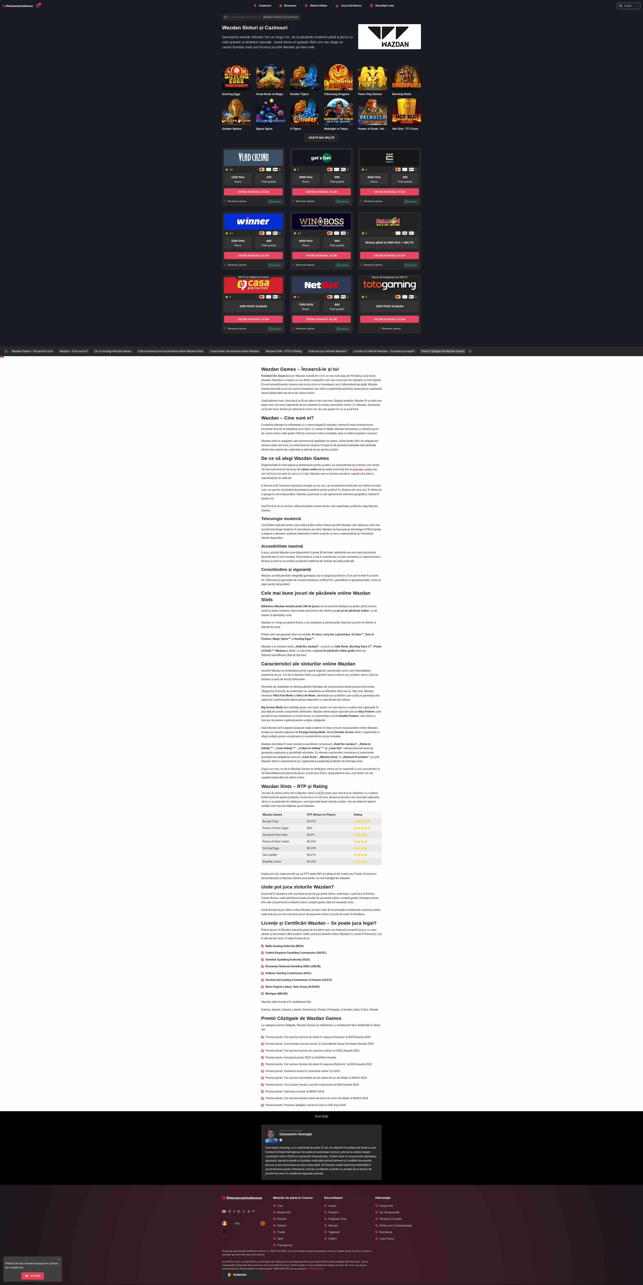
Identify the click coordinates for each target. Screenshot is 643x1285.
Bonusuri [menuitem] (290, 5)
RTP (321, 793)
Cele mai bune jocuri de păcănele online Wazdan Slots (170, 351)
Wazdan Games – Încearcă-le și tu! (32, 351)
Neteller (282, 1225)
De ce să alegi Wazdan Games (113, 351)
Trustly (281, 1232)
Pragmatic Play (337, 1218)
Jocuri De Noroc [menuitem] (351, 5)
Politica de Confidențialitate (395, 1225)
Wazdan (333, 1225)
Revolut (282, 1218)
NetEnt (332, 1238)
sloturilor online (362, 469)
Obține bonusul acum (253, 191)
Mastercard (284, 1212)
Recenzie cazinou (236, 201)
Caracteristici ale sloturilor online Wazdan (234, 351)
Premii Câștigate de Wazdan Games (443, 351)
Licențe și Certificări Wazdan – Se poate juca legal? (384, 351)
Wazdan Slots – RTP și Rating (284, 351)
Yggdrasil (334, 1232)
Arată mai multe (321, 137)
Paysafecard (284, 1245)
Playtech (333, 1212)
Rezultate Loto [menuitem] (384, 5)
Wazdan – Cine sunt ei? (74, 351)
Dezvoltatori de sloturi (244, 17)
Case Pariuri (386, 1238)
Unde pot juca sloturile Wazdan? (327, 351)
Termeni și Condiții (390, 1218)
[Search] (620, 5)
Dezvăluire (385, 1232)
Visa (280, 1205)
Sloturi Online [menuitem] (318, 5)
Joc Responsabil (389, 1212)
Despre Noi (386, 1205)
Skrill (280, 1238)
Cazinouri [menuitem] (265, 5)
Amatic (332, 1205)
